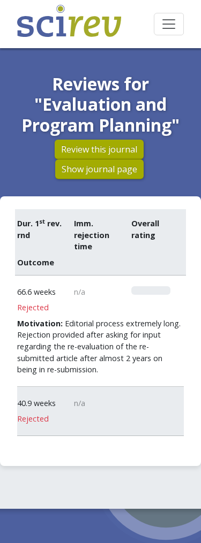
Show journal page (99, 169)
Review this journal (99, 149)
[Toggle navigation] (169, 24)
